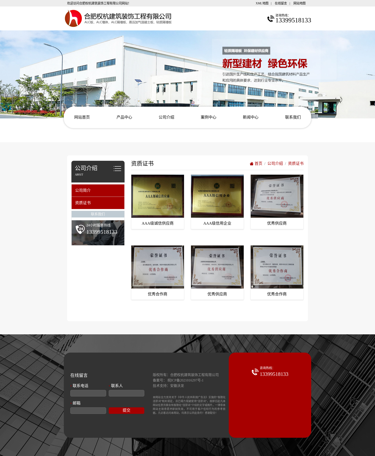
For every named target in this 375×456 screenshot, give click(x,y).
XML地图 (262, 3)
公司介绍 (166, 117)
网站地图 (299, 3)
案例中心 (208, 117)
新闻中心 (250, 117)
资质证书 (83, 203)
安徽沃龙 (177, 386)
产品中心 (124, 117)
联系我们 (293, 117)
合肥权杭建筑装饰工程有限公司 (194, 375)
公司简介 (83, 190)
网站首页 (82, 117)
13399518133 (274, 374)
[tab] (98, 190)
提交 (126, 410)
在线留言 (281, 3)
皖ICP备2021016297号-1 (186, 380)
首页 (257, 163)
